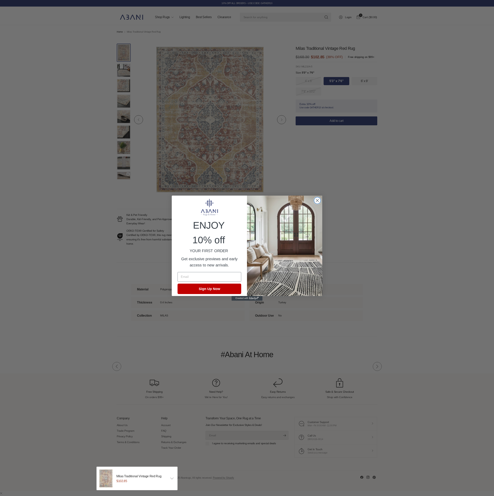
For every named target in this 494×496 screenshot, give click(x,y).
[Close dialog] (317, 200)
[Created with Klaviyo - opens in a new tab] (247, 298)
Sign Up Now (209, 289)
